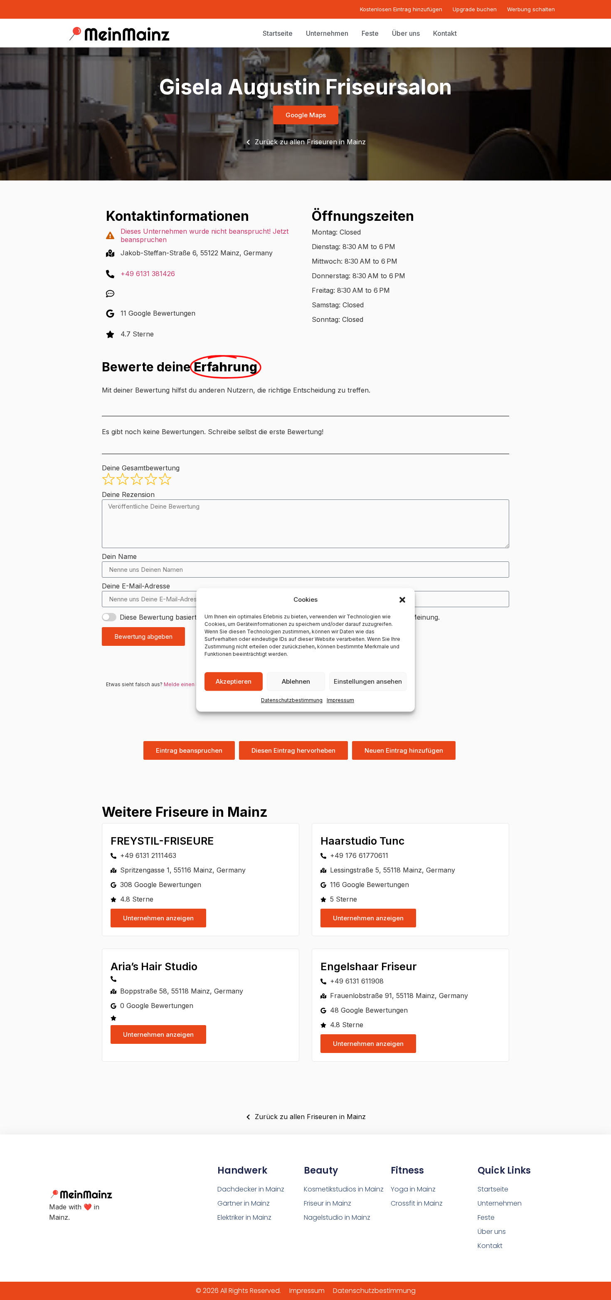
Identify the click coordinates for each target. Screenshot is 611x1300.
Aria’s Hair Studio (154, 966)
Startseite (493, 1189)
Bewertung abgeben (143, 636)
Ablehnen (296, 681)
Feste (486, 1217)
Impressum (340, 700)
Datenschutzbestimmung (292, 700)
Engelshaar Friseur (368, 966)
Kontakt (490, 1246)
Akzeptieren (233, 681)
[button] (402, 600)
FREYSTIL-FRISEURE (162, 841)
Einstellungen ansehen (368, 681)
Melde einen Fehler (187, 684)
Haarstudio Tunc (362, 841)
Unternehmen (500, 1203)
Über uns (492, 1231)
